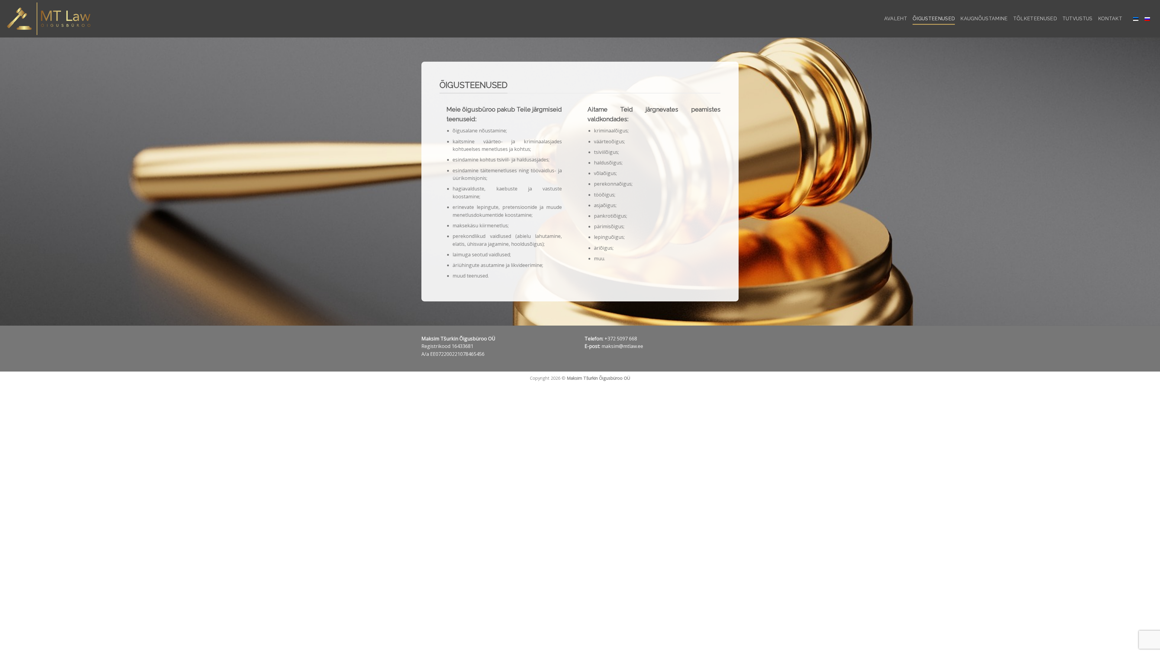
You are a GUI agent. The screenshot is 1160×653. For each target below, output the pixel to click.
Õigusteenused (934, 18)
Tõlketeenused (1035, 18)
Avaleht (895, 18)
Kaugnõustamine (983, 18)
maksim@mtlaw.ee (622, 346)
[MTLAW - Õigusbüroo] (51, 18)
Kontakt (1110, 18)
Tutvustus (1077, 18)
